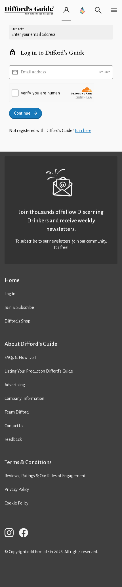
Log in (10, 294)
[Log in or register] (66, 10)
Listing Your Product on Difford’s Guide (39, 371)
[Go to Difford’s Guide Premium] (82, 10)
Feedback (13, 439)
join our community (89, 241)
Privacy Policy (17, 489)
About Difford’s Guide (31, 344)
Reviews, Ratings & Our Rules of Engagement (45, 476)
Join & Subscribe (19, 307)
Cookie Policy (16, 503)
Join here (83, 130)
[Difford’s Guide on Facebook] (26, 533)
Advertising (15, 385)
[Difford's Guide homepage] (30, 10)
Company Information (24, 398)
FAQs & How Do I (20, 357)
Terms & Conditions (28, 462)
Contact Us (14, 425)
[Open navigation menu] (114, 10)
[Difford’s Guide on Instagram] (11, 533)
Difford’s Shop (17, 321)
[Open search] (98, 10)
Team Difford (17, 412)
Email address (33, 72)
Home (12, 280)
